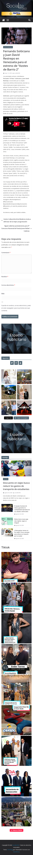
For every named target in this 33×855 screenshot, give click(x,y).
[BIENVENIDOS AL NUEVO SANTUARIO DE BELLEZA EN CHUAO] (8, 376)
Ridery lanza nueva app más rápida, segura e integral (21, 521)
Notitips (6, 479)
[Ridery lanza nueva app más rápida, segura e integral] (7, 522)
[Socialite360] (3, 20)
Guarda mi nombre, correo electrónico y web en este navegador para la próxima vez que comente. (16, 308)
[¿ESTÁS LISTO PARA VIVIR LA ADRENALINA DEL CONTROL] (8, 392)
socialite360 (17, 73)
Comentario (5, 253)
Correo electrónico (8, 285)
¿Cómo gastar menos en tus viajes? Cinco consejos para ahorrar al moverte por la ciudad (21, 533)
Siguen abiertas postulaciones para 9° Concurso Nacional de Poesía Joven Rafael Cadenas (15, 228)
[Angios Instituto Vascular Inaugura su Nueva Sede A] (8, 407)
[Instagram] (16, 363)
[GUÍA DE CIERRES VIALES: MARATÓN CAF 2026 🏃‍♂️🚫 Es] (24, 376)
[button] (16, 567)
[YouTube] (20, 363)
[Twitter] (12, 363)
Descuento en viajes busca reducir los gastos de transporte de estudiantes (16, 486)
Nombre (4, 277)
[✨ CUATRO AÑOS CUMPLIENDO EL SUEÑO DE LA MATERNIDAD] (24, 392)
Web (2, 294)
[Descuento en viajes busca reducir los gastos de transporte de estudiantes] (16, 468)
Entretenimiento (8, 47)
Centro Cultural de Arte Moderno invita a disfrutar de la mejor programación (17, 220)
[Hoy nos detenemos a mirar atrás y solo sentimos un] (24, 407)
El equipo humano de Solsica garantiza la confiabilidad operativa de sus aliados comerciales (22, 508)
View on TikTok (17, 830)
